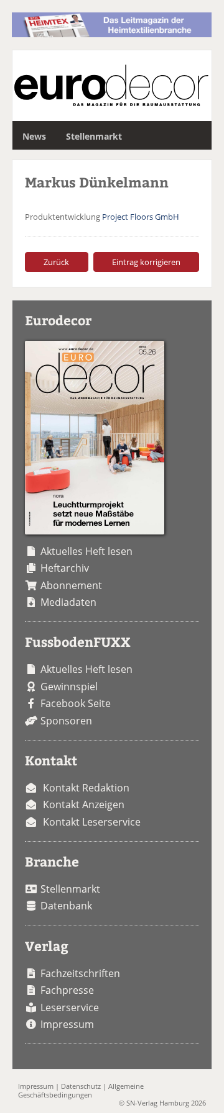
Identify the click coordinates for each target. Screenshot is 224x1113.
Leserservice (69, 1007)
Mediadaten (68, 602)
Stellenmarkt (94, 136)
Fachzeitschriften (80, 973)
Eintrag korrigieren (146, 262)
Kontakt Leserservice (92, 822)
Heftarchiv (64, 568)
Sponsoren (66, 721)
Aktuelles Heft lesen (86, 551)
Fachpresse (67, 990)
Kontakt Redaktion (86, 788)
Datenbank (66, 905)
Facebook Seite (75, 703)
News (34, 136)
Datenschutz (81, 1086)
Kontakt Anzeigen (83, 804)
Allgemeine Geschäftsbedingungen (81, 1090)
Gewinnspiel (69, 686)
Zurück (56, 262)
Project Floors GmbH (140, 216)
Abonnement (71, 585)
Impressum (67, 1024)
